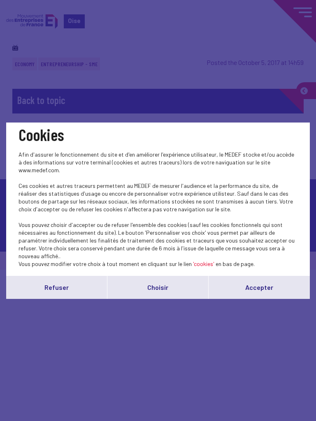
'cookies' (203, 263)
